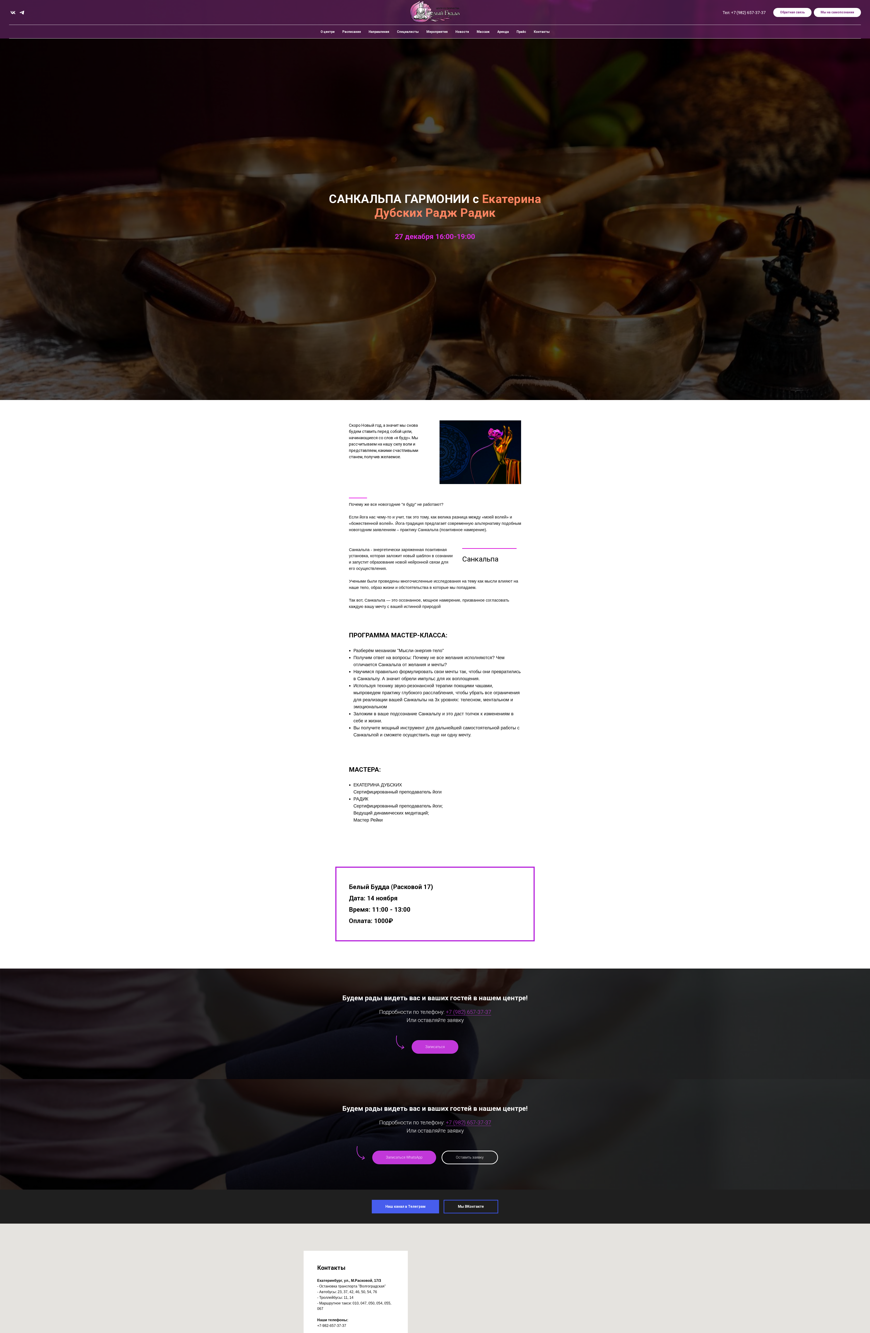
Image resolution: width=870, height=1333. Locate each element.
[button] (792, 12)
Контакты (542, 32)
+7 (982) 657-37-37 (468, 1012)
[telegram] (22, 12)
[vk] (13, 12)
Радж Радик (460, 213)
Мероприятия (437, 32)
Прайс (521, 32)
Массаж (483, 32)
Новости (462, 32)
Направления (379, 32)
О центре (328, 32)
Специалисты (408, 32)
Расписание (351, 32)
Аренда (503, 32)
